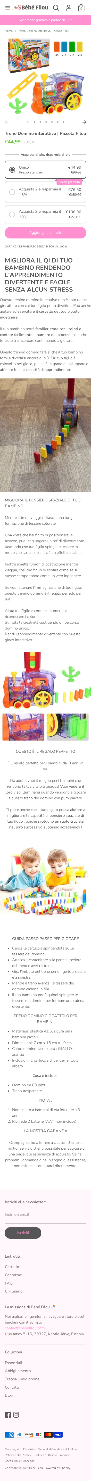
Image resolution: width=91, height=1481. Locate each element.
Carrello (12, 1266)
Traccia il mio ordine (22, 1379)
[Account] (69, 5)
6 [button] (57, 122)
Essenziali (13, 1363)
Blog (9, 1395)
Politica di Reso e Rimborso (52, 1455)
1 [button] (28, 122)
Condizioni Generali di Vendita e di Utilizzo (50, 1449)
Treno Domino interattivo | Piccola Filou (43, 31)
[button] (45, 169)
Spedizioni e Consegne (19, 1461)
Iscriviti (23, 1233)
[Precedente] (6, 122)
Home (9, 31)
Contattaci (14, 1275)
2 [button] (34, 122)
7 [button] (63, 122)
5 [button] (52, 122)
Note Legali (12, 1449)
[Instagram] (16, 1415)
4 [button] (46, 122)
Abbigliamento (18, 1371)
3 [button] (40, 122)
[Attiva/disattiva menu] (6, 8)
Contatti (12, 1387)
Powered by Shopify (57, 1468)
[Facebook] (8, 1415)
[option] (45, 20)
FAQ (9, 1283)
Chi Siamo (14, 1291)
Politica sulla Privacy (18, 1455)
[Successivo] (84, 122)
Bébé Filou (36, 1468)
